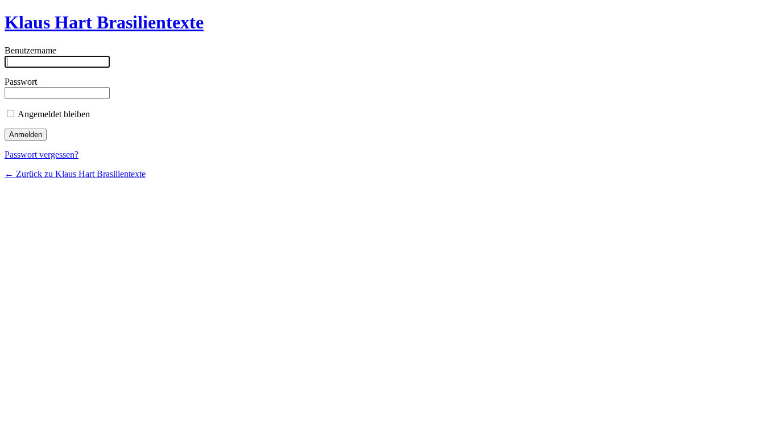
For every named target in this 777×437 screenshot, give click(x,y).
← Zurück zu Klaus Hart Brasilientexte (75, 174)
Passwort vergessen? (41, 154)
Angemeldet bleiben (53, 114)
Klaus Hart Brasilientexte (104, 22)
